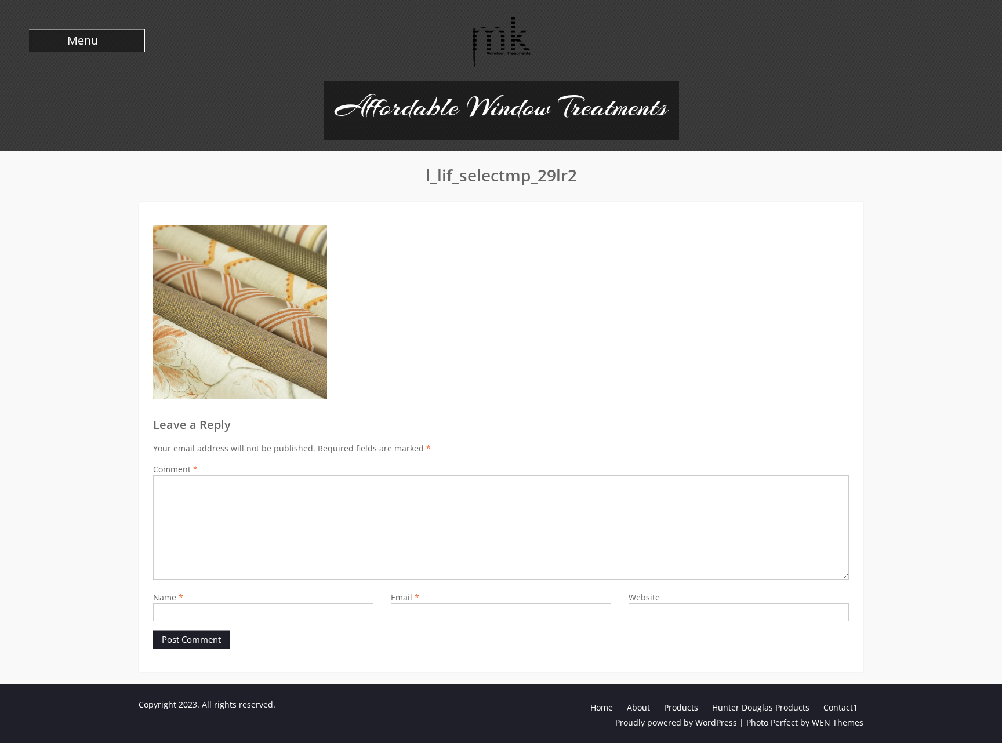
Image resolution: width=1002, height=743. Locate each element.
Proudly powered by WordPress (676, 722)
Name (168, 597)
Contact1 (840, 707)
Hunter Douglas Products (760, 707)
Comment (175, 469)
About (638, 707)
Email (405, 597)
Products (681, 707)
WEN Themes (837, 722)
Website (644, 597)
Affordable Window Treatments (501, 106)
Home (601, 707)
